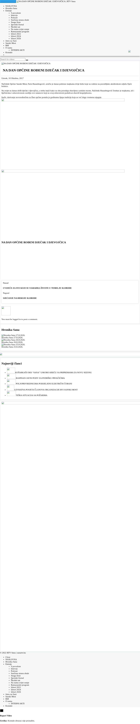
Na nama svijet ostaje (20, 29)
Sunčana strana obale (20, 20)
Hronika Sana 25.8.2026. (12, 347)
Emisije (8, 11)
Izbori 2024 (16, 36)
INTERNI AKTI (17, 50)
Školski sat (15, 27)
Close (7, 657)
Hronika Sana (11, 8)
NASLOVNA (11, 6)
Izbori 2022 (16, 34)
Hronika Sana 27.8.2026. (12, 337)
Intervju (14, 15)
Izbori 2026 (16, 38)
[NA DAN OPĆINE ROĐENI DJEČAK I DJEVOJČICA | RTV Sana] (46, 1)
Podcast (14, 18)
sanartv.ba (21, 653)
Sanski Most (10, 43)
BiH (7, 45)
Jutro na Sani (11, 41)
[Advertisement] (70, 263)
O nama (8, 48)
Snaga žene (16, 22)
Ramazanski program (20, 31)
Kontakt (8, 52)
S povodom (16, 13)
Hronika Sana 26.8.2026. (12, 342)
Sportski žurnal (17, 24)
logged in (17, 319)
